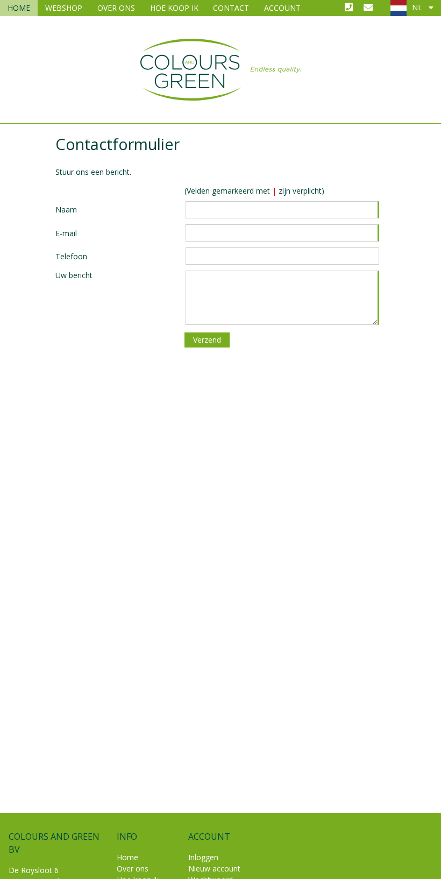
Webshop (63, 8)
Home (19, 8)
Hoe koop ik (174, 8)
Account (282, 8)
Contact (231, 8)
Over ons (116, 8)
